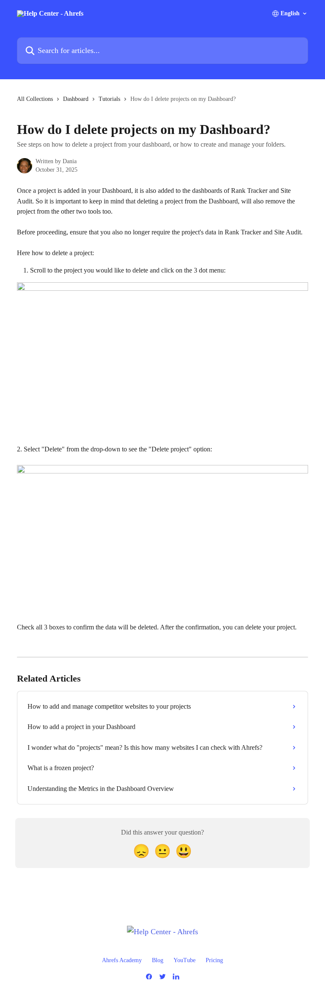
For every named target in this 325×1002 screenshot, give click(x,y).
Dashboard (75, 99)
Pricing (214, 960)
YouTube (185, 960)
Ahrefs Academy (122, 960)
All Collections (35, 99)
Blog (157, 960)
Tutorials (109, 99)
